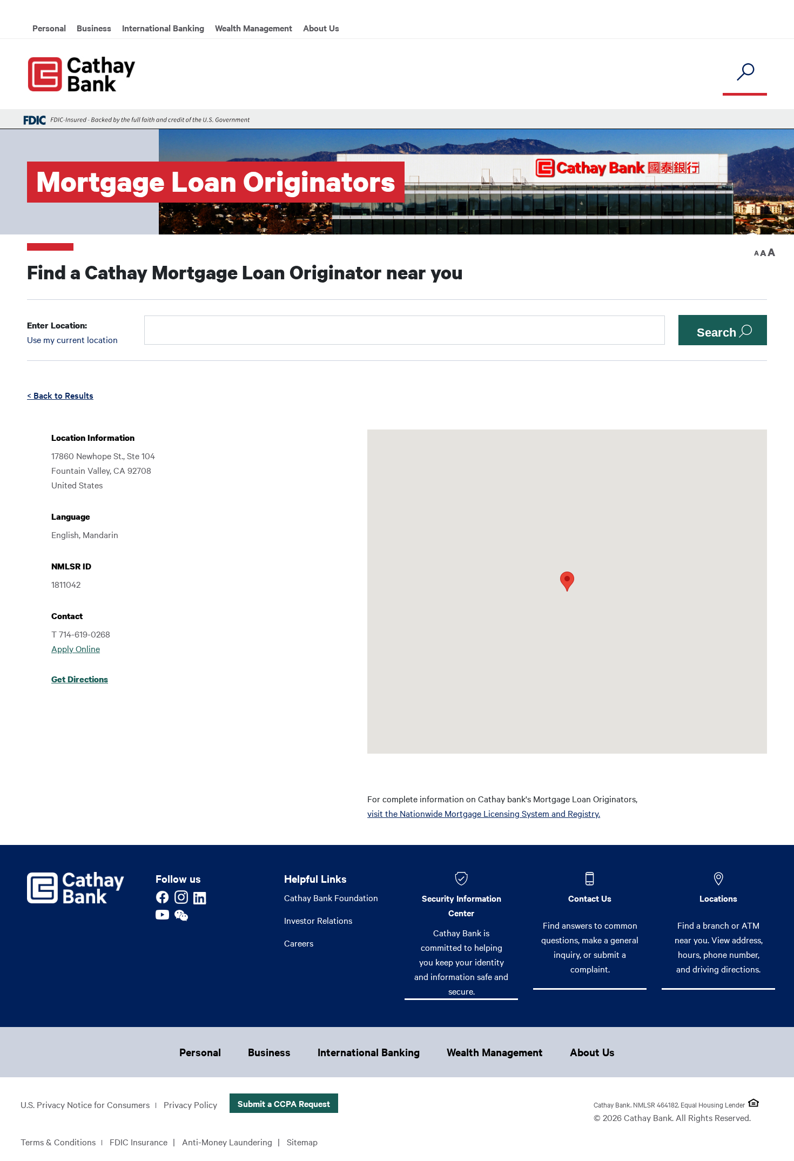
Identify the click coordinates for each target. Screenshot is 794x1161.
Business (94, 27)
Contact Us (589, 898)
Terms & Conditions (58, 1141)
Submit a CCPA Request (284, 1103)
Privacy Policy (190, 1104)
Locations (718, 898)
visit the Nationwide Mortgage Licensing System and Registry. (483, 813)
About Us (321, 27)
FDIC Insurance (138, 1141)
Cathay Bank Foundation (331, 897)
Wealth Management (253, 27)
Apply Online (75, 648)
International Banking (163, 27)
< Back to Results (60, 395)
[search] (745, 73)
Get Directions (79, 679)
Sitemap (302, 1141)
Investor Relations (318, 920)
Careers (298, 943)
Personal (49, 27)
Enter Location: (57, 325)
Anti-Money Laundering (227, 1141)
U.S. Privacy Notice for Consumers (85, 1104)
